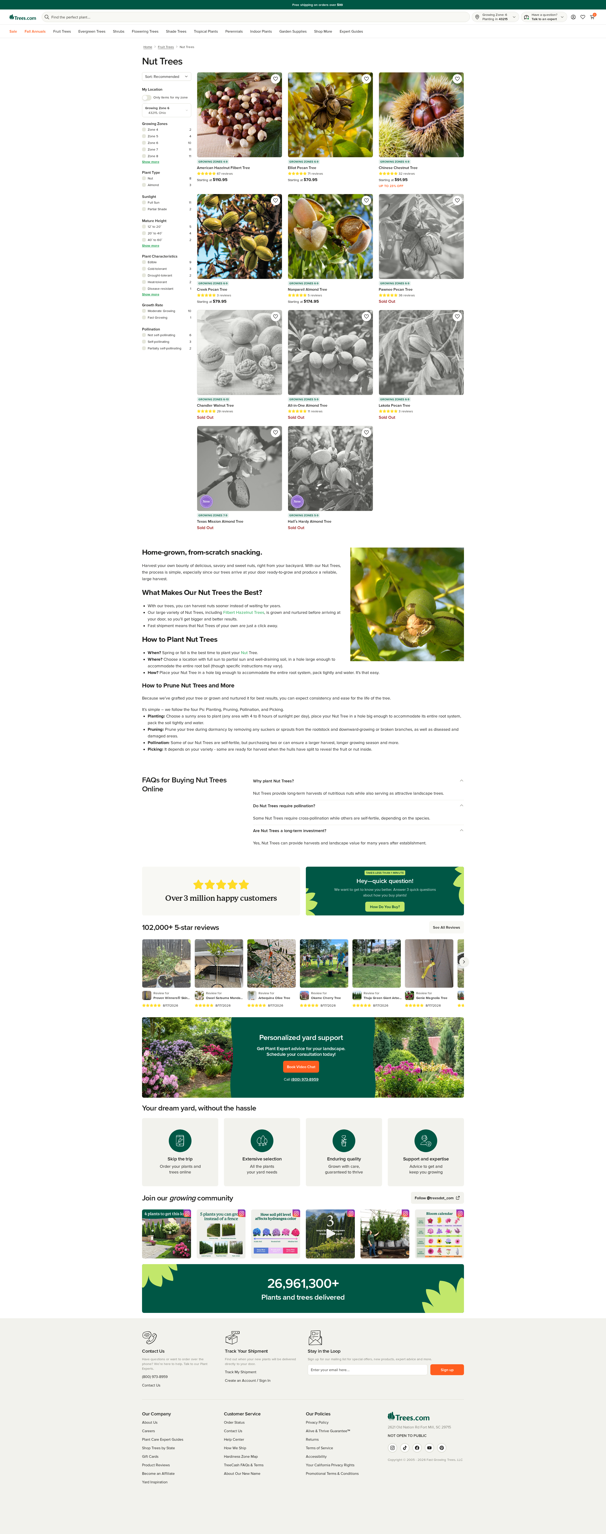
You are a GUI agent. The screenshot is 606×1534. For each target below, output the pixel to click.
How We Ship (235, 1448)
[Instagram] (392, 1448)
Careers (148, 1431)
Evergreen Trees (91, 31)
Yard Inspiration (155, 1482)
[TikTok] (405, 1448)
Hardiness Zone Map (241, 1456)
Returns (312, 1439)
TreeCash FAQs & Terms (243, 1465)
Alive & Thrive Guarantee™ (328, 1431)
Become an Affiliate (158, 1473)
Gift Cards (150, 1456)
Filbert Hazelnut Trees (243, 612)
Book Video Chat (301, 1067)
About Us (149, 1422)
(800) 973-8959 (305, 1079)
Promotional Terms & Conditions (332, 1473)
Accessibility (316, 1456)
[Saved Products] (583, 17)
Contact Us (151, 1385)
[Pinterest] (441, 1448)
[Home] (22, 17)
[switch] (147, 98)
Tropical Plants (206, 31)
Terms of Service (319, 1448)
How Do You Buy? (385, 907)
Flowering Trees (145, 31)
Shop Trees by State (158, 1448)
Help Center (234, 1439)
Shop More (323, 31)
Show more (150, 162)
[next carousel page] (464, 962)
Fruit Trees (62, 31)
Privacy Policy (317, 1422)
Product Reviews (156, 1465)
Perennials (234, 31)
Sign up (447, 1370)
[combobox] (166, 76)
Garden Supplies (293, 31)
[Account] (573, 17)
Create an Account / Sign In (248, 1380)
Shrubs (118, 31)
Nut (244, 652)
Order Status (234, 1422)
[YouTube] (429, 1448)
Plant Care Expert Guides (162, 1439)
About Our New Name (242, 1473)
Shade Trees (176, 31)
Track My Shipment (240, 1372)
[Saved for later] (275, 78)
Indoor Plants (261, 31)
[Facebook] (417, 1448)
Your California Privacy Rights (330, 1465)
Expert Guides (351, 31)
